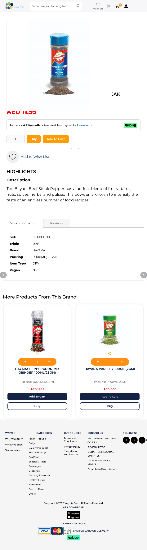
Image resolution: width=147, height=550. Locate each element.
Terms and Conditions (70, 440)
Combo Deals (36, 489)
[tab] (23, 223)
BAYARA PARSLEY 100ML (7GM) (110, 369)
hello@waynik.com (106, 469)
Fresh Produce (37, 438)
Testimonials (12, 450)
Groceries (34, 470)
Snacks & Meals (37, 461)
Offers (32, 493)
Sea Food (34, 457)
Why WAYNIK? (14, 439)
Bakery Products (38, 447)
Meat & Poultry (37, 452)
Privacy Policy (72, 446)
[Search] (78, 6)
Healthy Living (37, 480)
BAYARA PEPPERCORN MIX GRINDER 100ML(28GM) (37, 370)
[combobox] (56, 6)
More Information (23, 223)
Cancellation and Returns (71, 453)
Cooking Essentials (39, 475)
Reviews (56, 223)
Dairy (32, 443)
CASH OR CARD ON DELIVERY (91, 530)
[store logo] (14, 6)
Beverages (35, 466)
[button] (68, 148)
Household (35, 484)
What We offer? (14, 444)
